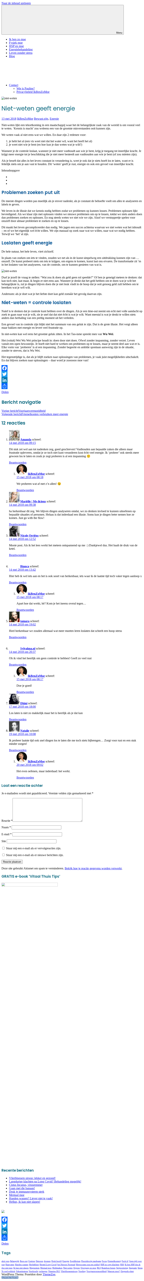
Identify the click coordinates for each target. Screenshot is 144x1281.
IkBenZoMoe (25, 118)
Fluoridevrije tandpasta (91, 1261)
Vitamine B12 (54, 1271)
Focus (104, 1261)
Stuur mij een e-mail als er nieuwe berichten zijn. (35, 855)
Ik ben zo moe (17, 39)
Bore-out (24, 1261)
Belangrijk (14, 1261)
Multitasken (57, 1268)
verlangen (43, 1271)
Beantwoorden (17, 462)
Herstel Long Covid (48, 1265)
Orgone (76, 1268)
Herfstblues (34, 1265)
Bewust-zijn (41, 118)
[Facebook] (72, 368)
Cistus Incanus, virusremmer (26, 1184)
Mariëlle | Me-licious (33, 501)
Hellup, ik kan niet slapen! (24, 1201)
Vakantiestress (22, 1271)
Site (4, 841)
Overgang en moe (88, 1268)
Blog (12, 56)
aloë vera (5, 1261)
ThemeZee (49, 1274)
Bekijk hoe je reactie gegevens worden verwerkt (93, 868)
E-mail (7, 834)
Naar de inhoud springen (16, 3)
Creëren (31, 1261)
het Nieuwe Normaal (66, 1265)
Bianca (24, 566)
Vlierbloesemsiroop (69, 1271)
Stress (140, 1268)
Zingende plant (127, 1271)
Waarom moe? (113, 1271)
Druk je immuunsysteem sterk (26, 1191)
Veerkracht (33, 1271)
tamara (24, 621)
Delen (5, 392)
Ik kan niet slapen (21, 1268)
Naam (6, 827)
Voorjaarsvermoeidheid (24, 410)
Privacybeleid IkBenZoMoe (33, 91)
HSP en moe (16, 46)
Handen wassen (21, 1265)
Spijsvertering (122, 1268)
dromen (47, 1261)
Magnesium (34, 1268)
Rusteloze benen (108, 1268)
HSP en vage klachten (109, 1265)
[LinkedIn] (72, 380)
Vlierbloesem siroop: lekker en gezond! (32, 1178)
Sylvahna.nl (27, 648)
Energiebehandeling (21, 49)
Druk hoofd (56, 1261)
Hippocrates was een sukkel (88, 1265)
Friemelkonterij (114, 1261)
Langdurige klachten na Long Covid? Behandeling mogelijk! (45, 1181)
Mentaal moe (16, 1195)
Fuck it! (125, 1261)
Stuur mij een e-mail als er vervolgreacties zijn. (33, 848)
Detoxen (39, 1261)
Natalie (24, 730)
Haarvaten (9, 1265)
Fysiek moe (16, 42)
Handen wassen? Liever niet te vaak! (31, 1198)
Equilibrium (75, 1261)
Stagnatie (133, 1268)
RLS (99, 1268)
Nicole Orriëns (29, 535)
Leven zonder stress (20, 52)
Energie (54, 118)
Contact (13, 85)
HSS (122, 1265)
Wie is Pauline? (25, 88)
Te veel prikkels (8, 1271)
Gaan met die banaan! (22, 1188)
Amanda (25, 439)
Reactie (7, 820)
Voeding (82, 1271)
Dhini (23, 703)
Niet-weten (68, 1268)
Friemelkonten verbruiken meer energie (35, 414)
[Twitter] (72, 374)
